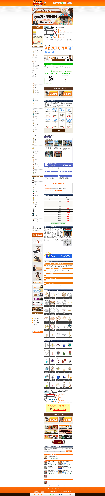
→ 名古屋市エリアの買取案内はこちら (48, 485)
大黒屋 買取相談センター (51, 455)
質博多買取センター (48, 185)
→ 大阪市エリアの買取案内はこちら (57, 485)
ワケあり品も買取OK (36, 320)
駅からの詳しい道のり (62, 400)
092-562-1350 (61, 397)
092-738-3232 (64, 464)
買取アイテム (35, 316)
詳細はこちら (56, 456)
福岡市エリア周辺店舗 (58, 183)
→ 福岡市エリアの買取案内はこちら (67, 485)
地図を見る (52, 177)
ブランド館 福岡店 (48, 188)
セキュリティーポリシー (57, 488)
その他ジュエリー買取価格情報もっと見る (58, 223)
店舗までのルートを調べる (62, 31)
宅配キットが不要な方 (36, 322)
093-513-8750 (50, 464)
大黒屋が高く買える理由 (36, 318)
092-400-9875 (50, 473)
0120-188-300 (50, 458)
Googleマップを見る (61, 30)
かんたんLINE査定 (55, 458)
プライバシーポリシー (50, 488)
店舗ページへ (54, 464)
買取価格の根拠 (35, 324)
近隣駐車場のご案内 (61, 37)
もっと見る (58, 130)
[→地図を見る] (50, 463)
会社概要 (46, 488)
